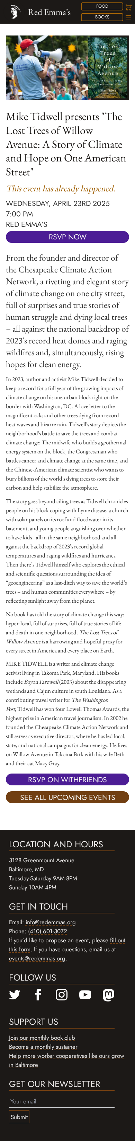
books (102, 17)
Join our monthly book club (42, 1037)
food (102, 6)
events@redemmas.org (37, 958)
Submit (19, 1117)
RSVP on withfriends (67, 779)
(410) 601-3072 (47, 931)
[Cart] (128, 7)
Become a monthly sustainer (43, 1047)
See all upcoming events (67, 797)
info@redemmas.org (51, 922)
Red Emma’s (49, 12)
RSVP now (68, 236)
